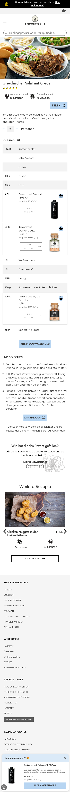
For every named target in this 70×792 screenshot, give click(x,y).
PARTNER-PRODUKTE (15, 667)
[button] (61, 196)
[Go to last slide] (5, 531)
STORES (8, 662)
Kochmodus (32, 417)
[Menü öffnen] (4, 21)
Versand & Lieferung (16, 692)
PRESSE (8, 713)
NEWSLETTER (10, 702)
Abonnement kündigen (17, 697)
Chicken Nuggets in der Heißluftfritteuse (22, 534)
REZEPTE (8, 589)
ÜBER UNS (9, 651)
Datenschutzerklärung (18, 744)
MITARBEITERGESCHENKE (17, 616)
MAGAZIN (9, 611)
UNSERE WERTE (12, 656)
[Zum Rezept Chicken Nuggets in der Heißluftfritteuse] (35, 509)
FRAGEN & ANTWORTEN (16, 686)
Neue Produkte (12, 600)
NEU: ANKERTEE (12, 627)
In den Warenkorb (45, 785)
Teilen (56, 105)
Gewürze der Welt (14, 605)
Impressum (10, 739)
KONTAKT (9, 708)
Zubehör (9, 595)
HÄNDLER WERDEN (13, 621)
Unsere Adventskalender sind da (35, 2)
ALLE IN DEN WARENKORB (35, 344)
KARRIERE (9, 646)
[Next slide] (65, 531)
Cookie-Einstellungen (17, 749)
